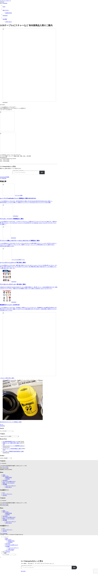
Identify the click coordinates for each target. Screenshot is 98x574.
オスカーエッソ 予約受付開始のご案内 (12, 448)
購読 (42, 172)
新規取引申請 (8, 477)
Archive (1, 458)
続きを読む (23, 571)
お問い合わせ (8, 487)
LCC (4, 492)
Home (4, 474)
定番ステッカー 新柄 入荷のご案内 (11, 443)
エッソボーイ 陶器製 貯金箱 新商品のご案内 (13, 451)
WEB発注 (7, 478)
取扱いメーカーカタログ (8, 482)
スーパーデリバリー (7, 494)
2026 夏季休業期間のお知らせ (10, 441)
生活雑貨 (7, 177)
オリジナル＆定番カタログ (9, 481)
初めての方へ (6, 476)
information (2, 177)
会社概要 (5, 484)
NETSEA (5, 495)
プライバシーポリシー (10, 485)
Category (2, 436)
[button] (13, 431)
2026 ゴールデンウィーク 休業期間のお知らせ (14, 445)
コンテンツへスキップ (5, 0)
